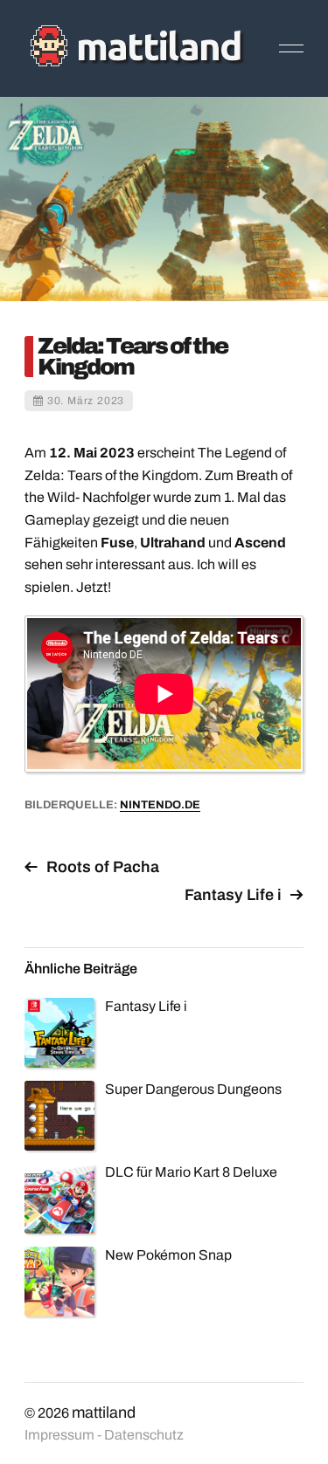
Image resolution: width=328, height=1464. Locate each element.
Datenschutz (144, 1434)
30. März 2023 (85, 401)
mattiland (104, 1412)
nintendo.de (160, 805)
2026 (53, 1413)
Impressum (59, 1434)
